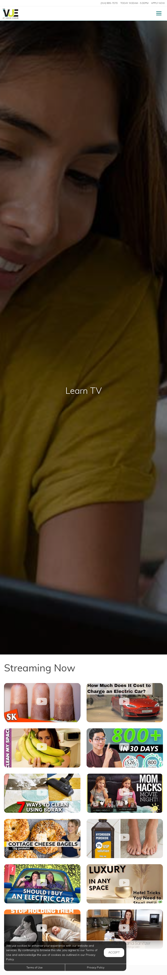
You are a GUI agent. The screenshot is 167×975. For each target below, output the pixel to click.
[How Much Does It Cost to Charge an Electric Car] (125, 702)
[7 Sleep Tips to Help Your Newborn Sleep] (42, 929)
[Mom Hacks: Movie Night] (125, 793)
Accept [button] (114, 952)
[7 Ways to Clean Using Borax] (42, 793)
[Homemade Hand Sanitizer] (125, 929)
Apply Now (158, 3)
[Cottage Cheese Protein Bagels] (42, 838)
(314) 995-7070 (109, 3)
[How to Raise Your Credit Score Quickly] (125, 748)
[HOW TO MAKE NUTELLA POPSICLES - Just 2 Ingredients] (42, 702)
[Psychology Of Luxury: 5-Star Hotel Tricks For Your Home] (125, 883)
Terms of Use (34, 967)
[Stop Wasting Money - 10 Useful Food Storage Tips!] (42, 748)
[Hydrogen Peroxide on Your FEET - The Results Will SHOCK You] (125, 838)
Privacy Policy (95, 967)
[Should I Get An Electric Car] (42, 883)
